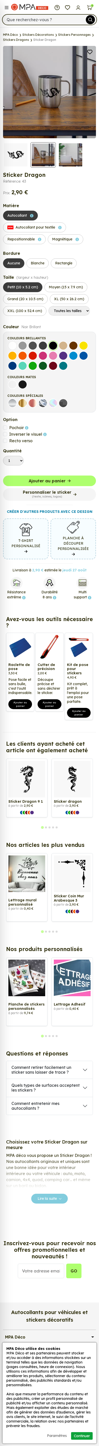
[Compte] (78, 7)
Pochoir (17, 427)
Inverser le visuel (26, 434)
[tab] (42, 827)
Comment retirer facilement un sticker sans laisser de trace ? (41, 1070)
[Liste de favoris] (67, 7)
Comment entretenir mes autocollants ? (35, 1106)
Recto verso (20, 440)
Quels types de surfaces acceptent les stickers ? (45, 1088)
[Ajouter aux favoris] (89, 51)
